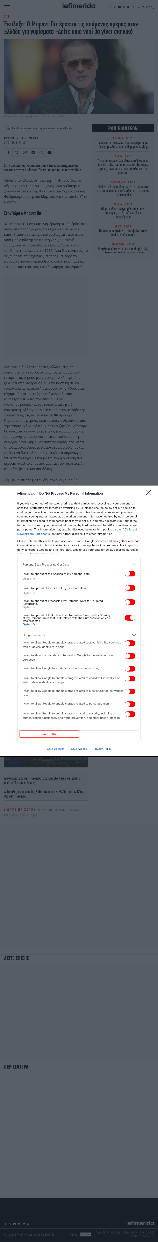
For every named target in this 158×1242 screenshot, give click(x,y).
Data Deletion (56, 748)
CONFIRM (49, 733)
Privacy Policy (102, 748)
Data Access (79, 748)
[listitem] (79, 564)
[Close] (150, 494)
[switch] (130, 573)
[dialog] (79, 621)
